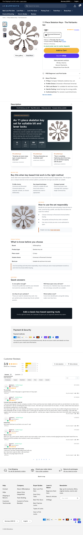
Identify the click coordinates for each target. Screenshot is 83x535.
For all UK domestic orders (17, 471)
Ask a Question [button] (59, 364)
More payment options (61, 60)
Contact (5, 489)
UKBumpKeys (9, 529)
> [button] (49, 459)
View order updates (42, 471)
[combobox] (45, 6)
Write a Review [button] (73, 364)
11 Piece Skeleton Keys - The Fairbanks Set (17, 17)
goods (47, 380)
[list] (24, 37)
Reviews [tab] (7, 374)
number (22, 380)
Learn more (23, 1)
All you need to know (70, 471)
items (29, 380)
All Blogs (49, 500)
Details (62, 39)
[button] (76, 393)
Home (4, 17)
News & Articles (51, 496)
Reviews (33, 14)
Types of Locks (38, 508)
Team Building (21, 498)
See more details (47, 94)
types (15, 380)
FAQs (4, 492)
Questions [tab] (17, 374)
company (8, 380)
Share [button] (7, 393)
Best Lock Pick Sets (9, 11)
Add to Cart (61, 50)
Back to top (41, 476)
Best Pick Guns (38, 500)
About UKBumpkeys (23, 489)
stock (40, 380)
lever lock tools (55, 230)
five (35, 380)
